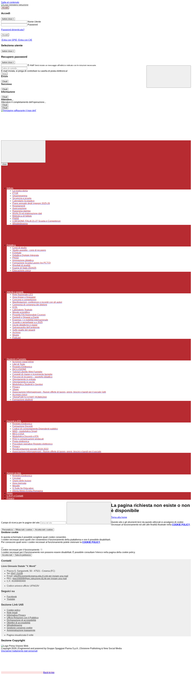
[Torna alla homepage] (18, 110)
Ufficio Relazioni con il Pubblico (23, 617)
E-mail (31, 65)
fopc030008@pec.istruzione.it (40, 578)
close (4, 164)
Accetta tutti (44, 530)
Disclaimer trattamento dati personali (19, 651)
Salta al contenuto (10, 2)
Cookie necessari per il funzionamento (20, 550)
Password (33, 24)
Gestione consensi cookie (19, 628)
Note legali (12, 612)
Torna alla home (119, 517)
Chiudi (4, 81)
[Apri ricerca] (168, 76)
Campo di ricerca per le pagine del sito (20, 522)
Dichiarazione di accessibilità (21, 620)
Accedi (5, 8)
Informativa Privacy (16, 615)
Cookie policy (13, 610)
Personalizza (7, 530)
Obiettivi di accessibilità (18, 623)
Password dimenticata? (12, 29)
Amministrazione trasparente (21, 630)
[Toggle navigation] (23, 151)
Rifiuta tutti (24, 530)
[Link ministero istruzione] (14, 5)
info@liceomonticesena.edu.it (41, 576)
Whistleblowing (14, 625)
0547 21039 (17, 573)
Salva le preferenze (23, 555)
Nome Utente (34, 21)
